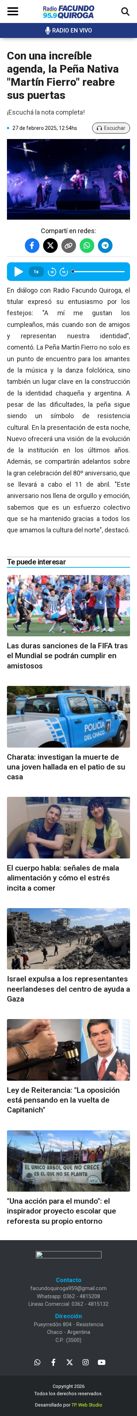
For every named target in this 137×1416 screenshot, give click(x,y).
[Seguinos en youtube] (101, 1361)
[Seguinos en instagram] (85, 1361)
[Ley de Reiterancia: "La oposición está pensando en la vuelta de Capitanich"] (68, 1050)
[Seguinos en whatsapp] (37, 1361)
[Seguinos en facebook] (53, 1361)
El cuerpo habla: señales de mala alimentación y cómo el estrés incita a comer (63, 878)
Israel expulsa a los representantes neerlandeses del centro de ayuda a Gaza (68, 989)
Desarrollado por (68, 1405)
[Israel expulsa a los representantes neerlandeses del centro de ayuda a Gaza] (68, 939)
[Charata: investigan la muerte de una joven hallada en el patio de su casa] (68, 717)
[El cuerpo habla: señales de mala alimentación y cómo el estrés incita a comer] (68, 828)
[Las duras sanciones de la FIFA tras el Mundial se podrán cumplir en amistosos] (68, 606)
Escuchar (114, 128)
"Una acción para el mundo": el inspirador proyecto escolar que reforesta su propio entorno (61, 1211)
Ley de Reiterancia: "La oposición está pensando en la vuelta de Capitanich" (63, 1100)
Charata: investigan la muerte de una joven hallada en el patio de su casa (66, 767)
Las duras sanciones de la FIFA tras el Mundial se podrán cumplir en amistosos (67, 655)
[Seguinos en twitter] (69, 1361)
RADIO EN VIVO (72, 30)
